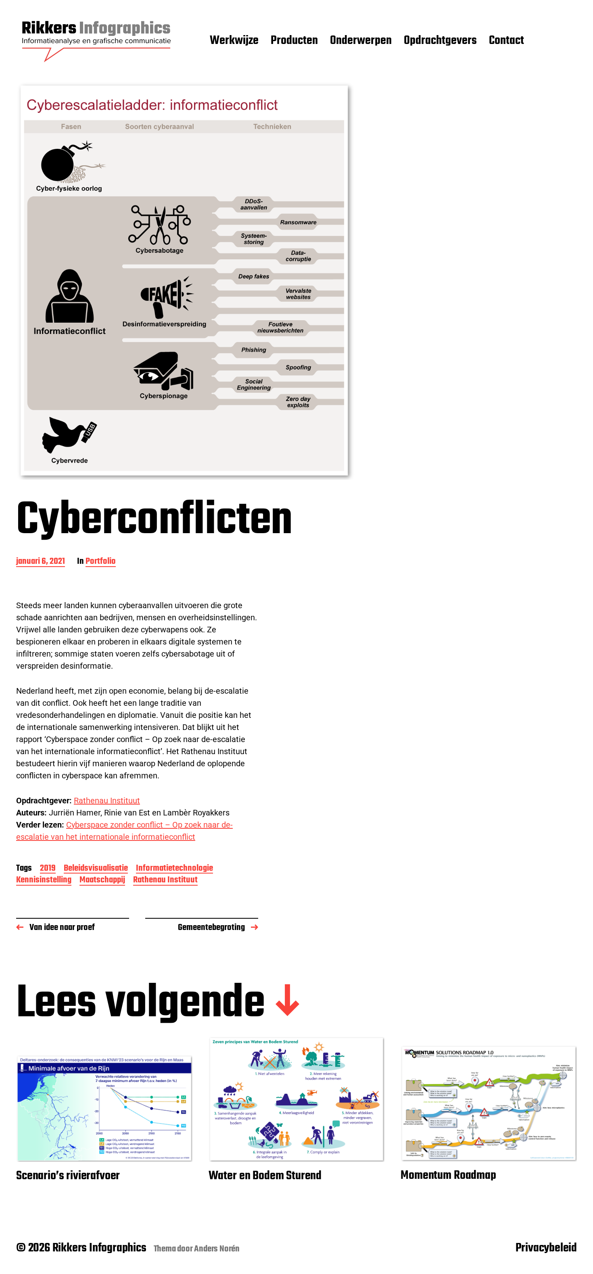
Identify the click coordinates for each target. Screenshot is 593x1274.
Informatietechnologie (174, 869)
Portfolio (101, 562)
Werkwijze (234, 41)
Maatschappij (102, 881)
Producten (294, 41)
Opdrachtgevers (440, 41)
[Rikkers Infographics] (96, 41)
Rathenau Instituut (107, 800)
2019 (48, 869)
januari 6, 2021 (40, 562)
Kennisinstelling (43, 881)
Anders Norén (217, 1249)
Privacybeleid (546, 1248)
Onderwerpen (361, 41)
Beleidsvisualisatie (96, 869)
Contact (506, 41)
